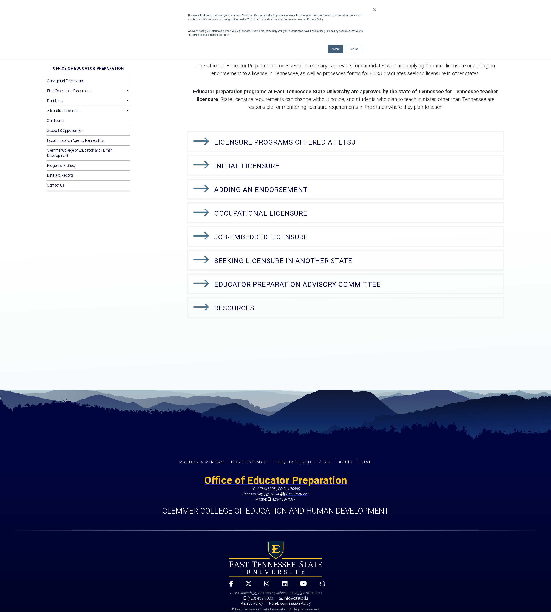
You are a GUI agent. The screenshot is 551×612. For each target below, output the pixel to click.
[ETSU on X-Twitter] (246, 585)
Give (366, 462)
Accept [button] (335, 49)
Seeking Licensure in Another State (283, 261)
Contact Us (55, 185)
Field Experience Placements (69, 91)
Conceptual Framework (65, 81)
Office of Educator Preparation (88, 68)
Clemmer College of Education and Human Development (79, 153)
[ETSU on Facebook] (229, 585)
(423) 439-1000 (260, 598)
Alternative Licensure (63, 111)
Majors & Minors (201, 462)
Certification (56, 120)
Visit (325, 462)
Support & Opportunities (65, 130)
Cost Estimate (250, 462)
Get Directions (296, 494)
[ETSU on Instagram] (265, 585)
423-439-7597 (284, 499)
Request (294, 462)
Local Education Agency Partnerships (75, 140)
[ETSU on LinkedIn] (283, 585)
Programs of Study (61, 165)
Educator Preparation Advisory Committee (297, 284)
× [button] (374, 8)
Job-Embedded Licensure (261, 237)
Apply (346, 462)
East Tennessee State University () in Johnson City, (275, 559)
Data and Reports (60, 175)
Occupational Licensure (260, 213)
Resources (234, 308)
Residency (55, 101)
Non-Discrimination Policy (290, 603)
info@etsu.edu (296, 598)
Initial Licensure (246, 166)
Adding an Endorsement (261, 189)
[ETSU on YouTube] (301, 585)
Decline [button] (353, 49)
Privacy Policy (252, 603)
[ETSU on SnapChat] (320, 585)
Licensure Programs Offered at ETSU (285, 142)
